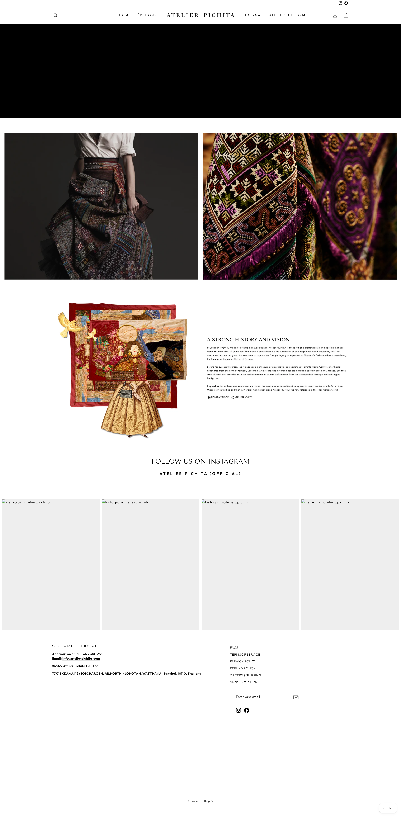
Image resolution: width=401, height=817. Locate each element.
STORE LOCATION (244, 682)
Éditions (147, 15)
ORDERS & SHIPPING (245, 675)
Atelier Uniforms (288, 15)
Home (125, 15)
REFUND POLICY (243, 668)
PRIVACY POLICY (243, 661)
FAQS (234, 648)
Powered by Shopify (200, 801)
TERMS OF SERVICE (245, 654)
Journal (253, 15)
